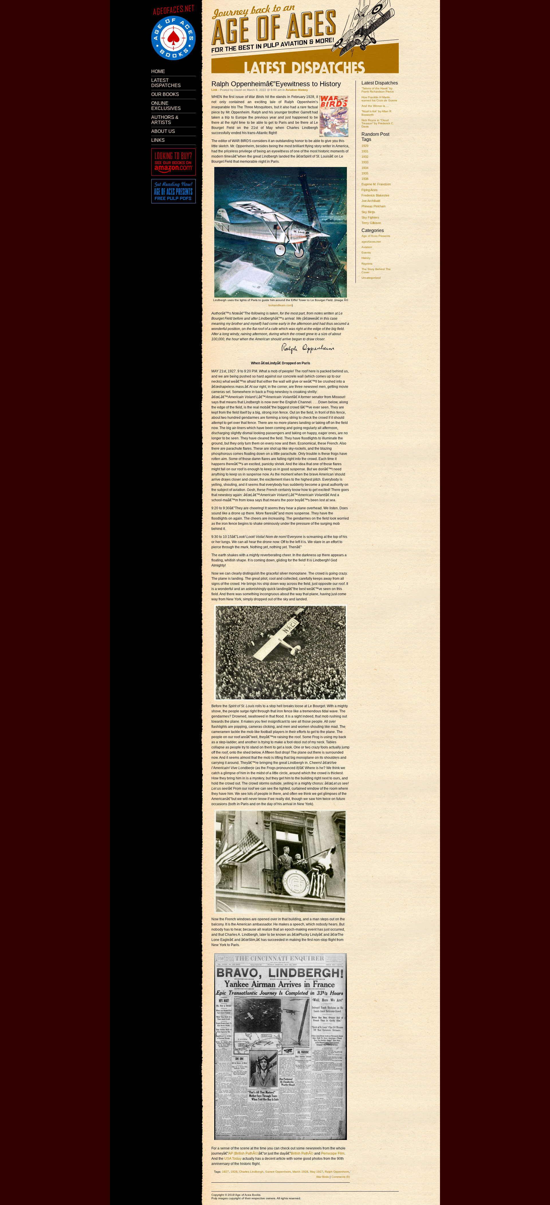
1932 (365, 156)
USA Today (232, 1159)
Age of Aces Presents (376, 235)
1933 (365, 162)
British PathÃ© (302, 1153)
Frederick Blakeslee (375, 195)
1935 (365, 173)
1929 (365, 146)
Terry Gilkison (371, 223)
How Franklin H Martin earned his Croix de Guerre (379, 99)
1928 (234, 1171)
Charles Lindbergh (251, 1171)
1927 (225, 1171)
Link (214, 89)
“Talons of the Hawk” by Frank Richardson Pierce (378, 90)
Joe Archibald (371, 201)
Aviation (367, 247)
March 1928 (300, 1171)
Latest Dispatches (166, 83)
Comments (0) (340, 1176)
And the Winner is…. (375, 105)
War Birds (322, 1176)
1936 (365, 178)
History (366, 258)
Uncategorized (371, 277)
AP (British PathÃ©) (243, 1153)
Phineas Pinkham (374, 206)
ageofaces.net (371, 241)
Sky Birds (368, 212)
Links (158, 140)
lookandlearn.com (280, 305)
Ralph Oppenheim (337, 1171)
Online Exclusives (166, 106)
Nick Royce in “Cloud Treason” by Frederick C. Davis (378, 123)
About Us (163, 131)
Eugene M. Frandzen (376, 184)
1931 (365, 151)
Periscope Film (332, 1153)
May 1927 (316, 1171)
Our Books (165, 94)
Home (158, 71)
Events (366, 252)
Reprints (367, 263)
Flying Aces (370, 190)
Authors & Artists (164, 120)
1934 (365, 168)
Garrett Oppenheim (278, 1171)
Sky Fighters (370, 217)
